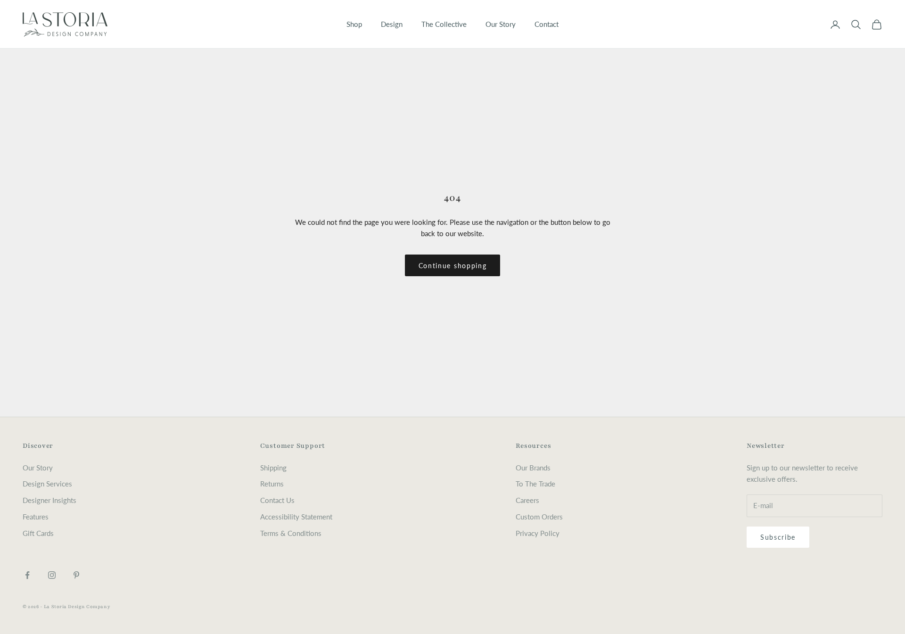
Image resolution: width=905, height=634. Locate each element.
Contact (547, 24)
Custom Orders (539, 516)
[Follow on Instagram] (52, 575)
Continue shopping (453, 266)
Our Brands (533, 467)
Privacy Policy (537, 533)
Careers (527, 500)
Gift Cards (38, 533)
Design (392, 24)
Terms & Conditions (290, 533)
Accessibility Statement (296, 516)
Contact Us (277, 500)
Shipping (273, 467)
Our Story (500, 24)
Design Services (47, 483)
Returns (272, 483)
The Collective (444, 24)
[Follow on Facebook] (27, 575)
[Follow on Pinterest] (76, 575)
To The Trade (535, 483)
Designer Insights (49, 500)
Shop (354, 24)
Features (36, 516)
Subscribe (778, 537)
